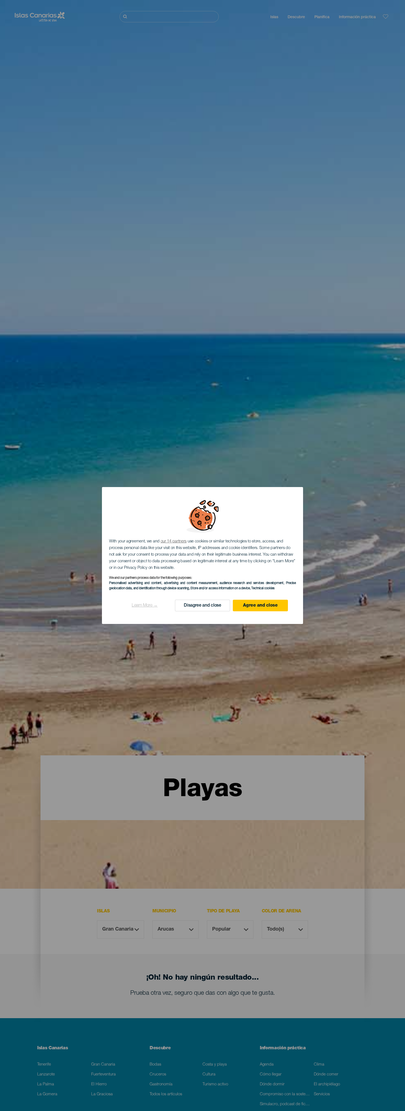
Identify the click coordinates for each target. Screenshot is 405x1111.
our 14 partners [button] (174, 541)
